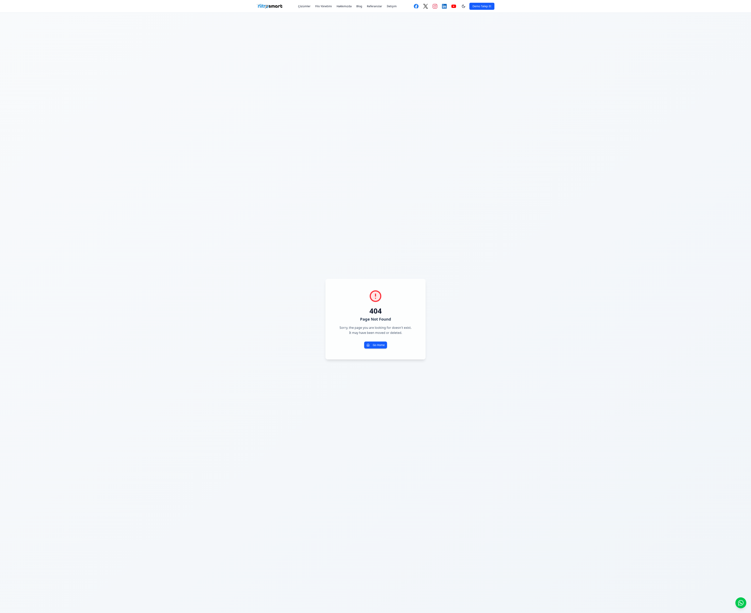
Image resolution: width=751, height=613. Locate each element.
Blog (359, 6)
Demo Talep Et (482, 6)
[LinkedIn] (444, 6)
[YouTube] (454, 6)
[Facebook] (416, 6)
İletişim (392, 6)
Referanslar (374, 6)
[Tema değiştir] (463, 6)
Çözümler (304, 6)
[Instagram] (435, 6)
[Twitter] (425, 6)
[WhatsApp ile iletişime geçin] (740, 602)
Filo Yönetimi (323, 6)
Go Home (379, 345)
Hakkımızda (344, 6)
